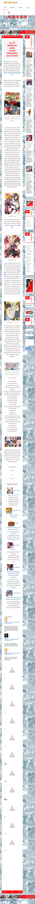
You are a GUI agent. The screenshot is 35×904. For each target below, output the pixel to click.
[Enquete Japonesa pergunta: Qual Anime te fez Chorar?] (11, 523)
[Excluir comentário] (10, 622)
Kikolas (6, 639)
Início (5, 7)
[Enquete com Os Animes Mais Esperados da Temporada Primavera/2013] (9, 593)
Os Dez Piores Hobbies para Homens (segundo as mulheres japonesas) (29, 176)
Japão (27, 221)
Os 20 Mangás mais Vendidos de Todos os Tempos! (29, 61)
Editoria (12, 7)
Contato (20, 7)
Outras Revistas (28, 271)
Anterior (20, 892)
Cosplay (28, 250)
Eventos (28, 256)
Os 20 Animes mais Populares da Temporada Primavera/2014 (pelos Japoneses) (29, 89)
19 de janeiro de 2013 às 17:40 (12, 653)
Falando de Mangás (29, 264)
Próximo (5, 892)
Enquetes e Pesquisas (29, 253)
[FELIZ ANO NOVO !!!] (10, 545)
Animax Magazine (13, 900)
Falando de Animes (29, 258)
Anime (27, 219)
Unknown (6, 622)
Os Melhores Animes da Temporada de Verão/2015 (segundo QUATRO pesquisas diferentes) (13, 572)
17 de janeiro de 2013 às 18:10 (11, 622)
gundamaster (8, 653)
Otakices (28, 269)
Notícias (28, 224)
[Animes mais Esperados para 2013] (10, 490)
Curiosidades (29, 251)
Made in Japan (28, 266)
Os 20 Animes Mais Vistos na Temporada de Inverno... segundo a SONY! (29, 145)
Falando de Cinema (29, 261)
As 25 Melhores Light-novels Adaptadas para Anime (12, 49)
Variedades (29, 226)
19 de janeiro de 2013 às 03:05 (11, 639)
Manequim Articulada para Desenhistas (29, 117)
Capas (27, 7)
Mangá (27, 223)
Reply (5, 621)
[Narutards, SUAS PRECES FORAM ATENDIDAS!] (9, 510)
